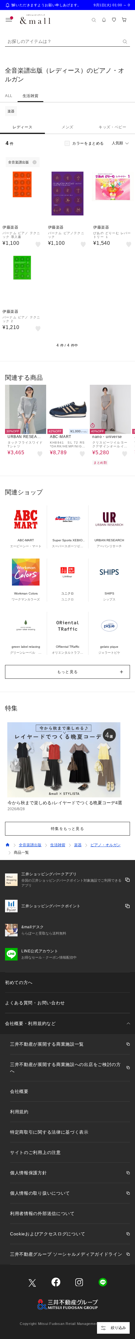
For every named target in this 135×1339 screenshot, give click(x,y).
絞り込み (118, 1328)
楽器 (11, 111)
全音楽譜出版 (30, 845)
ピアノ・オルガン (105, 845)
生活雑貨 (30, 96)
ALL (9, 96)
